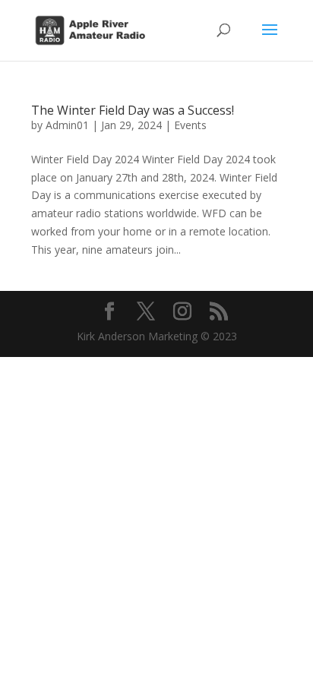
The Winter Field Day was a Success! (132, 110)
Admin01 (67, 125)
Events (190, 125)
